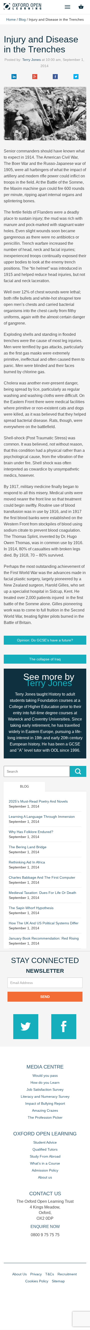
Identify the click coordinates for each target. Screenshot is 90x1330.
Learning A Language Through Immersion (42, 817)
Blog (22, 19)
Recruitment (67, 1274)
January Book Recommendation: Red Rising (44, 938)
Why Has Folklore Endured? (31, 832)
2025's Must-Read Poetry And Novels (38, 801)
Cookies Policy (36, 1281)
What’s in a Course (45, 1163)
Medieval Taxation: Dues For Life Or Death (42, 893)
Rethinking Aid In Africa (27, 862)
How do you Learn (45, 1083)
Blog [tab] (24, 786)
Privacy (36, 1274)
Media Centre (45, 1067)
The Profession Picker (45, 1117)
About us (45, 1177)
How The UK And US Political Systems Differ (43, 923)
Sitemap (58, 1281)
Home (11, 19)
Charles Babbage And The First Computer (42, 877)
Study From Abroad (45, 1156)
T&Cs (49, 1274)
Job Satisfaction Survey (45, 1089)
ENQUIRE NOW (45, 1226)
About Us (19, 1274)
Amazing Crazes (45, 1110)
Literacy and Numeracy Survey (45, 1096)
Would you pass (45, 1076)
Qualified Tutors (45, 1149)
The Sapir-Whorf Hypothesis (31, 908)
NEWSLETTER (45, 971)
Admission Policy (45, 1170)
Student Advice (45, 1142)
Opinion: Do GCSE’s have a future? (45, 640)
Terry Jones (31, 60)
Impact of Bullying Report (45, 1103)
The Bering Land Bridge (27, 847)
